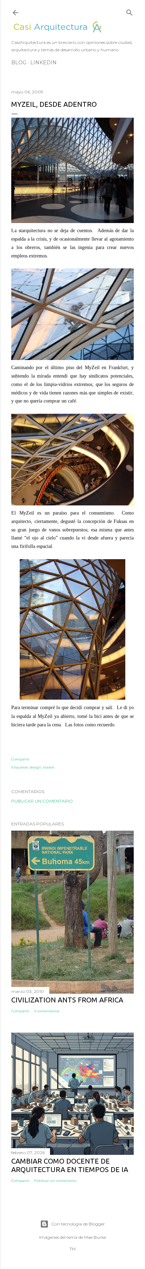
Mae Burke (95, 1237)
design (35, 767)
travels (48, 767)
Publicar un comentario (42, 801)
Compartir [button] (20, 759)
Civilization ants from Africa (67, 1000)
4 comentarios (46, 1011)
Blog (18, 62)
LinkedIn (43, 62)
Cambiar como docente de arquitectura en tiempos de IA (69, 1165)
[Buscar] (129, 11)
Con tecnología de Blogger (78, 1224)
